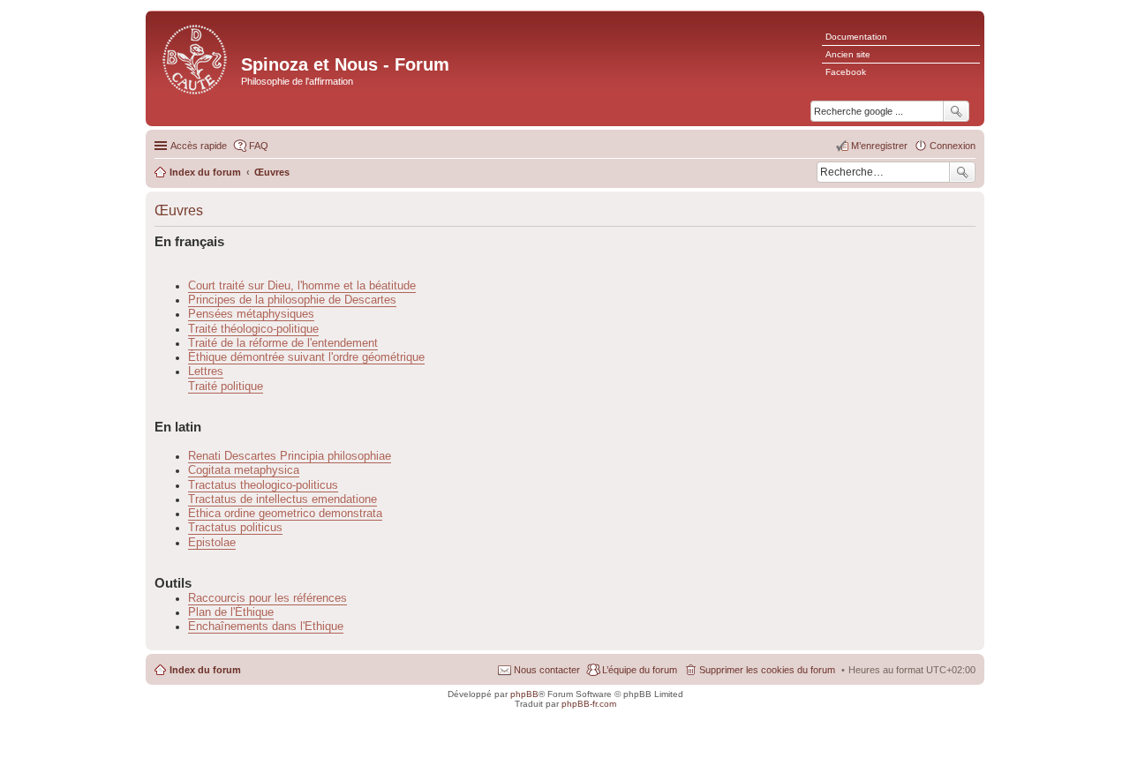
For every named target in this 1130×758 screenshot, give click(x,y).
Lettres (205, 371)
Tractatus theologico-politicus (263, 485)
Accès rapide (198, 145)
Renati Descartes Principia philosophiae (289, 456)
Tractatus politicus (235, 528)
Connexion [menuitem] (953, 145)
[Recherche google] (956, 111)
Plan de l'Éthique (231, 612)
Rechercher (962, 172)
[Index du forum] (195, 58)
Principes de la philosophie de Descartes (292, 300)
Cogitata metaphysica (243, 470)
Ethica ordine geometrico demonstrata (285, 513)
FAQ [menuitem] (258, 145)
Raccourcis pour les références (267, 598)
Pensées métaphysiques (251, 314)
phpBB (524, 694)
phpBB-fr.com (588, 704)
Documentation (856, 36)
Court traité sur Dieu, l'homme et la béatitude (302, 286)
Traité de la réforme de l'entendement (283, 343)
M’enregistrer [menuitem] (879, 145)
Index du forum (205, 669)
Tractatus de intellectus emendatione (282, 499)
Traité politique (225, 386)
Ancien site (847, 54)
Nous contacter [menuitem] (547, 669)
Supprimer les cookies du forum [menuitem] (767, 669)
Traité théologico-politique (253, 329)
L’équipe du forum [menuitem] (639, 669)
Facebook (845, 72)
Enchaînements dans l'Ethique (265, 626)
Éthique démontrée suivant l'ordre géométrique (306, 357)
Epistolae (212, 543)
